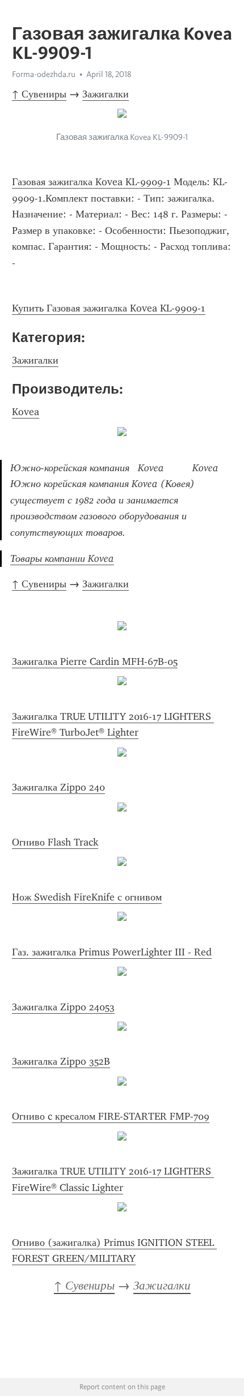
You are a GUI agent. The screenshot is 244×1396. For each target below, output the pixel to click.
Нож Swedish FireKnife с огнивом (87, 897)
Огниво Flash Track (55, 842)
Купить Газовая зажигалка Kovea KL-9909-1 (108, 308)
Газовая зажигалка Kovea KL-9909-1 (91, 182)
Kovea (25, 411)
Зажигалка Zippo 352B (61, 1061)
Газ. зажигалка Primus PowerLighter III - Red (112, 952)
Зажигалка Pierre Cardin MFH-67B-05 (95, 661)
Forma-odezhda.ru (43, 74)
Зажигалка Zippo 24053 (63, 1007)
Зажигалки (105, 94)
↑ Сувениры (39, 94)
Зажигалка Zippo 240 (58, 787)
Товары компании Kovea (62, 558)
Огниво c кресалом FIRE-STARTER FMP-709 (110, 1116)
